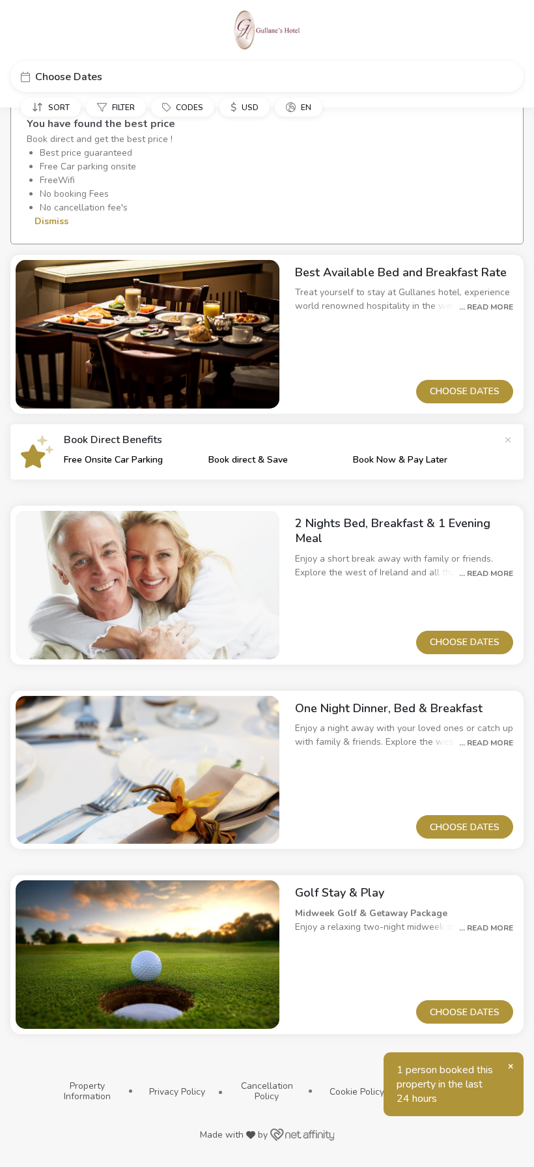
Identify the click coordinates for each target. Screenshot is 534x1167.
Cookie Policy (357, 1092)
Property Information (87, 1091)
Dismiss (50, 221)
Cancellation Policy (267, 1091)
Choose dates (464, 391)
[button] (267, 76)
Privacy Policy (177, 1092)
